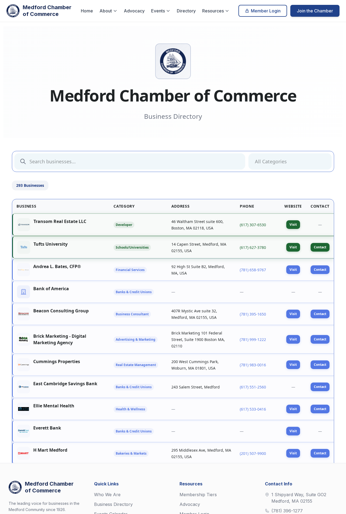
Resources (213, 10)
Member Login (266, 10)
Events (158, 10)
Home (87, 10)
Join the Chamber (315, 10)
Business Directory (113, 504)
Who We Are (107, 494)
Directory (186, 10)
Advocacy (134, 10)
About (105, 10)
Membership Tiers (198, 494)
